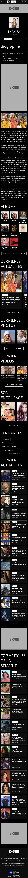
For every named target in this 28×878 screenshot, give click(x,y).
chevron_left (1, 39)
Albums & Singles (21, 39)
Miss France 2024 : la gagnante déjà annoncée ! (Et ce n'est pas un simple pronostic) (19, 762)
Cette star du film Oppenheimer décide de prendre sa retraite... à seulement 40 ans (18, 739)
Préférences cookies (20, 865)
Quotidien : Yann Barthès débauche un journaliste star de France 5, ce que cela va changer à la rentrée (19, 815)
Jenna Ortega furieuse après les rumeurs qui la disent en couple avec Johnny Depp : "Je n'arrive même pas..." (19, 787)
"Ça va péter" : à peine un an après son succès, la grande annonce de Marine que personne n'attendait (19, 604)
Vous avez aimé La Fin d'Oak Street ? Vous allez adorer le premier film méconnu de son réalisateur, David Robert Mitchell (19, 516)
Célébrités (7, 14)
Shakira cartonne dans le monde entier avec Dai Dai (8, 376)
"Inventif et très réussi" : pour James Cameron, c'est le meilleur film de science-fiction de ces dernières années (19, 553)
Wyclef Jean (15, 195)
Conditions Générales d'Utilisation (9, 856)
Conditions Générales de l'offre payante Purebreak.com (13, 863)
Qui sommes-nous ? (21, 856)
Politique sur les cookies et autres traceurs (17, 858)
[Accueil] (11, 2)
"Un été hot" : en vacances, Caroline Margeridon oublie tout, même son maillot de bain (19, 687)
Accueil (2, 14)
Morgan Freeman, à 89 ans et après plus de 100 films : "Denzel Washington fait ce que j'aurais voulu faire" (18, 490)
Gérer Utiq (12, 865)
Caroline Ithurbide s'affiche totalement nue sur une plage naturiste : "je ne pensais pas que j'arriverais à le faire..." (19, 678)
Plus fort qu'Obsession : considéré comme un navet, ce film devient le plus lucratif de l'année (18, 578)
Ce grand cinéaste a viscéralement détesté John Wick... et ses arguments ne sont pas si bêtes (19, 753)
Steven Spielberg (8, 450)
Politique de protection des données (13, 860)
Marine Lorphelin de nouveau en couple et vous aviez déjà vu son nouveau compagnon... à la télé (19, 775)
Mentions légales (4, 858)
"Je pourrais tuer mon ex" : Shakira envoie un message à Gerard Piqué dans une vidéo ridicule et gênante (7, 342)
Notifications (6, 865)
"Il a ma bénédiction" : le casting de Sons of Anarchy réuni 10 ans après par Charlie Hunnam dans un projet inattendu (19, 503)
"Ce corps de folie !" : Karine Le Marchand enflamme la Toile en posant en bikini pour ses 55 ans (19, 713)
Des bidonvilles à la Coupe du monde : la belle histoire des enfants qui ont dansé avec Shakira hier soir (11, 300)
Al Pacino (5, 439)
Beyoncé (13, 197)
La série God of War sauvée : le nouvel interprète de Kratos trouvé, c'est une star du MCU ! (18, 591)
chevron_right (26, 39)
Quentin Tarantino (9, 443)
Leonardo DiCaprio (9, 446)
